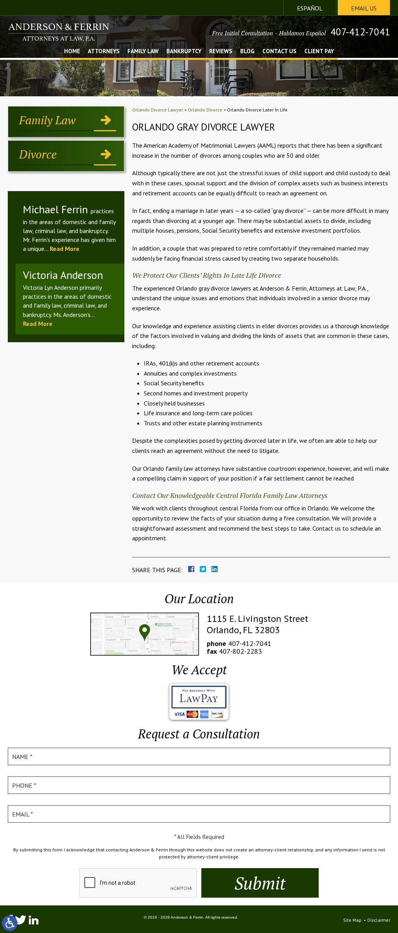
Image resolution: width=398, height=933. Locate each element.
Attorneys (104, 51)
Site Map (352, 920)
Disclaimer (378, 920)
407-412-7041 (360, 32)
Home (72, 51)
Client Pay (319, 51)
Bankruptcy (183, 51)
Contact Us (279, 51)
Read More (64, 248)
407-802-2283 (240, 651)
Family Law (143, 51)
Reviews (220, 51)
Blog (247, 51)
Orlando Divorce (205, 110)
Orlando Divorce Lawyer (157, 110)
